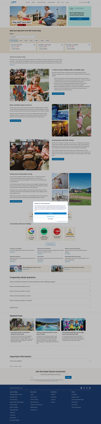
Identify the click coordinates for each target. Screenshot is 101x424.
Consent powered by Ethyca (61, 221)
